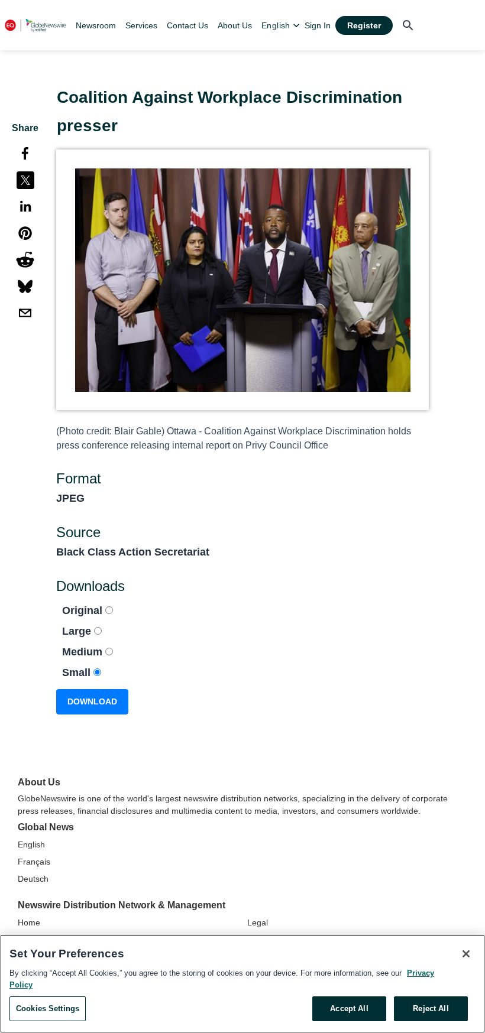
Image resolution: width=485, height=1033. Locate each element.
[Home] (35, 25)
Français (34, 861)
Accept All (349, 1008)
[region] (242, 984)
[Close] (466, 954)
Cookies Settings (47, 1008)
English (31, 844)
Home (29, 922)
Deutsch (33, 878)
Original (83, 610)
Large (78, 631)
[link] (96, 25)
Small (77, 672)
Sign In (318, 25)
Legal (257, 922)
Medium (83, 652)
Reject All (430, 1008)
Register (364, 25)
